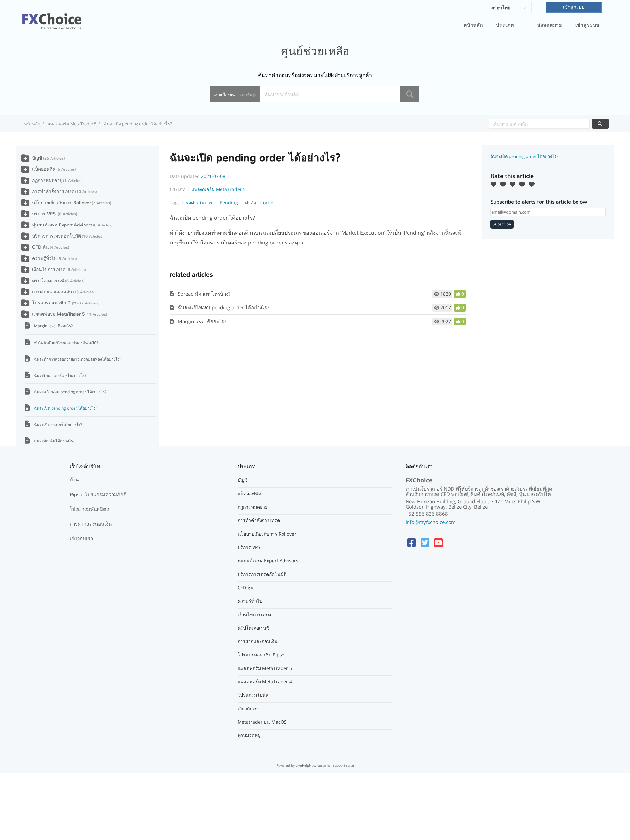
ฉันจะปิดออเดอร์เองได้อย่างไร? (60, 375)
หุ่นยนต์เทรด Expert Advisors (62, 225)
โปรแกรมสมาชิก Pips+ (55, 303)
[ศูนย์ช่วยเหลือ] (51, 17)
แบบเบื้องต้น (224, 94)
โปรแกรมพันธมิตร (89, 509)
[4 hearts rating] (523, 184)
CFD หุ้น (40, 247)
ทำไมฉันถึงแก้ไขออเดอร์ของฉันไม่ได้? (66, 342)
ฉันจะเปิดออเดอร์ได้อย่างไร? (58, 424)
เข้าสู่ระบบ (587, 25)
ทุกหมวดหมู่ (249, 735)
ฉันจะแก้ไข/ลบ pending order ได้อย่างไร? (223, 307)
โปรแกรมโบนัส (253, 695)
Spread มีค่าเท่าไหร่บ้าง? (204, 293)
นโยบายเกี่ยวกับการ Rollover (61, 203)
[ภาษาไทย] (508, 8)
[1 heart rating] (495, 184)
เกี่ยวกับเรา (81, 539)
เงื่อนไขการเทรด (49, 269)
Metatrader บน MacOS (262, 722)
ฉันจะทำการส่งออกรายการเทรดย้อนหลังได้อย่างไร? (77, 359)
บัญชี (37, 158)
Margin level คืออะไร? (202, 321)
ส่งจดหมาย (549, 25)
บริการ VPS (44, 214)
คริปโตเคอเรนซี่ (48, 281)
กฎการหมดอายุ (47, 180)
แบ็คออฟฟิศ (44, 169)
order (269, 202)
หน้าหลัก (473, 25)
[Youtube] (438, 542)
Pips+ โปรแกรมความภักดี (98, 494)
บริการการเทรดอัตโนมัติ (56, 236)
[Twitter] (425, 542)
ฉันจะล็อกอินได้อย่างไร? (54, 441)
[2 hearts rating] (504, 184)
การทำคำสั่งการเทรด (53, 191)
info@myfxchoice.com (431, 522)
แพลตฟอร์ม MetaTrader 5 (72, 124)
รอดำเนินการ (200, 202)
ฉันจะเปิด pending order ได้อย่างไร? (65, 408)
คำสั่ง (251, 202)
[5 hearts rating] (533, 184)
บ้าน (74, 480)
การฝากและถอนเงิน (52, 292)
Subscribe (502, 224)
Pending (229, 202)
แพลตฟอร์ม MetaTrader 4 (265, 681)
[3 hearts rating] (514, 184)
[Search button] (409, 94)
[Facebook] (411, 542)
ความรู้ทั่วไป (44, 258)
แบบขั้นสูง (248, 94)
